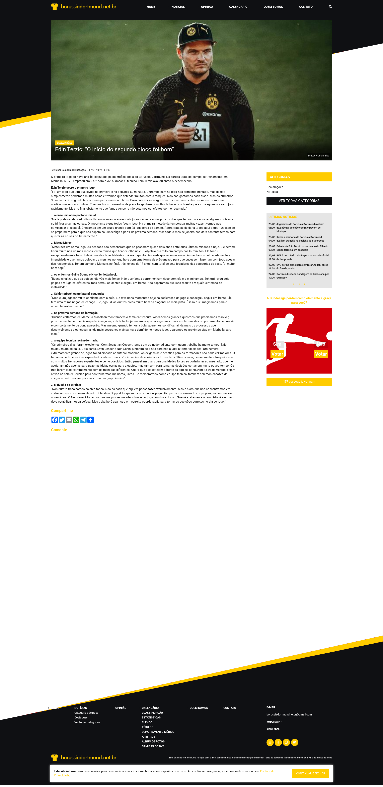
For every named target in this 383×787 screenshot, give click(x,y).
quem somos (273, 7)
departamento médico (158, 731)
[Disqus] (143, 486)
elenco (147, 722)
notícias (178, 7)
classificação (152, 712)
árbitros (148, 736)
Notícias (272, 192)
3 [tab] (305, 284)
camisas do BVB (153, 746)
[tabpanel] (299, 252)
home (151, 7)
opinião (207, 7)
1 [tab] (293, 284)
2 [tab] (299, 284)
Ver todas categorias (299, 201)
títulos (147, 727)
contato (306, 7)
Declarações (275, 187)
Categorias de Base (86, 712)
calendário (238, 7)
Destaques (81, 717)
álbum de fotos (153, 741)
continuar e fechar (310, 773)
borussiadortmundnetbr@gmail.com (289, 714)
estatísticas (151, 717)
